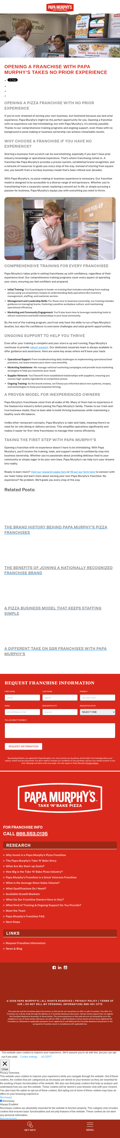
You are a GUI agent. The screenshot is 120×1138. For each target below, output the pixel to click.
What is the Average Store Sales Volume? (33, 882)
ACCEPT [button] (46, 1056)
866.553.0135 (32, 833)
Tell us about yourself (16, 720)
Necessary (9, 1101)
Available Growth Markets (23, 894)
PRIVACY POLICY (86, 1000)
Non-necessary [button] (8, 1118)
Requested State (88, 705)
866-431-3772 (93, 1004)
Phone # (84, 691)
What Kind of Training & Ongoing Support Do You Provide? (43, 905)
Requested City (50, 705)
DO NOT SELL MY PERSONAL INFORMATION (53, 1004)
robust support (39, 347)
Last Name (48, 691)
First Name (10, 691)
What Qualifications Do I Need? (26, 888)
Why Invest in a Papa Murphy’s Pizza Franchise (36, 855)
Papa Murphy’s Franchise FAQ (25, 916)
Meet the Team (15, 910)
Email (8, 705)
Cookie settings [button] (28, 1056)
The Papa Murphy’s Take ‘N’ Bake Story (31, 860)
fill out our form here (82, 471)
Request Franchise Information (25, 943)
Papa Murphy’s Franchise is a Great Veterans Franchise (41, 877)
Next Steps (13, 921)
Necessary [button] (6, 1097)
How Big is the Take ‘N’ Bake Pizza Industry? (34, 871)
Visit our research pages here (49, 471)
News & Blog (14, 948)
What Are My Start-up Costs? (25, 866)
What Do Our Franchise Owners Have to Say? (35, 899)
